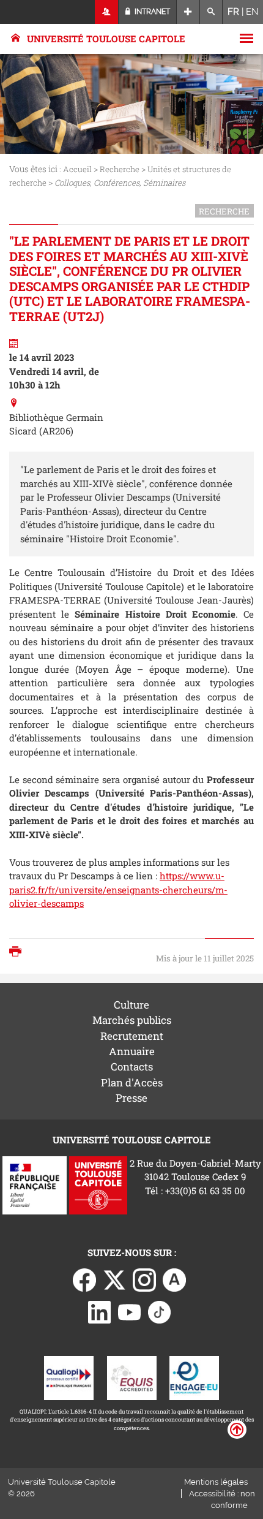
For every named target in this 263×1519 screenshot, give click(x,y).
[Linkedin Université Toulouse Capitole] (99, 1311)
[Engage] (194, 1377)
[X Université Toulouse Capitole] (114, 1279)
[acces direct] (188, 12)
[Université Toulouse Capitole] (98, 1184)
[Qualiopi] (69, 1377)
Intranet (151, 11)
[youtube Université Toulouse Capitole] (129, 1311)
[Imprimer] (18, 952)
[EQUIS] (132, 1377)
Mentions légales (216, 1482)
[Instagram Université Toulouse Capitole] (144, 1279)
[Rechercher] (211, 12)
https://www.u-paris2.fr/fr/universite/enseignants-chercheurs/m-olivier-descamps (118, 889)
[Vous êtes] (107, 12)
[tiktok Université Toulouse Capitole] (159, 1311)
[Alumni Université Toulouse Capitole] (174, 1279)
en (252, 11)
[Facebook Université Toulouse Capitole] (84, 1279)
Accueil (77, 169)
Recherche (119, 169)
